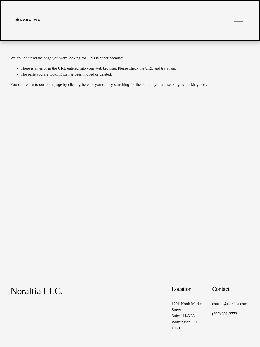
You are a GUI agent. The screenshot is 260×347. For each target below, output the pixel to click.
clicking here (78, 84)
